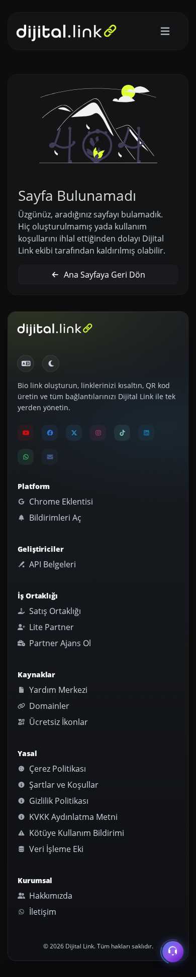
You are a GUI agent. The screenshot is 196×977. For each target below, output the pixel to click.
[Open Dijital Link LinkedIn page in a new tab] (146, 433)
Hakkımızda (49, 895)
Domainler (48, 705)
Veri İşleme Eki (55, 848)
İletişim (41, 911)
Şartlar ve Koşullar (63, 784)
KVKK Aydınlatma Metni (72, 816)
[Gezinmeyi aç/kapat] (165, 31)
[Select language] (25, 363)
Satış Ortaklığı (54, 611)
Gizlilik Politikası (57, 800)
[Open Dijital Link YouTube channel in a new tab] (26, 433)
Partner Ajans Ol (59, 643)
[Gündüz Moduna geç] (50, 363)
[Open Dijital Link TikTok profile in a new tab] (122, 433)
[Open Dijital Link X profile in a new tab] (74, 433)
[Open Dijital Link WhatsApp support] (26, 457)
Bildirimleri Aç (54, 517)
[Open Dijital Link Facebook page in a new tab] (50, 433)
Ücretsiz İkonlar (57, 721)
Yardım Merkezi (57, 689)
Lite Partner (50, 627)
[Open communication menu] (172, 953)
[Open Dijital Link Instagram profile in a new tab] (98, 433)
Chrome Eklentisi (60, 501)
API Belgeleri (51, 564)
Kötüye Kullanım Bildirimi (75, 832)
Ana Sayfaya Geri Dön (103, 274)
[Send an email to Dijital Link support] (50, 457)
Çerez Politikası (56, 768)
